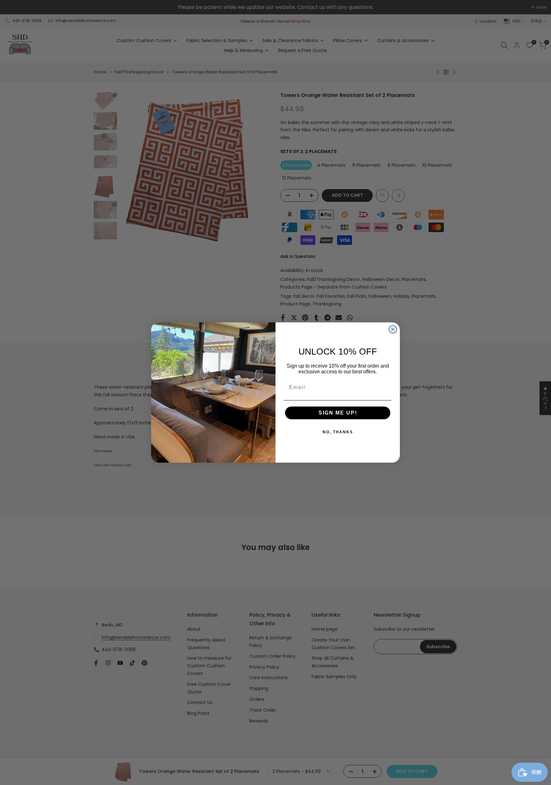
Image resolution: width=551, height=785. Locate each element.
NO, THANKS (338, 432)
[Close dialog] (393, 329)
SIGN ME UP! (338, 412)
